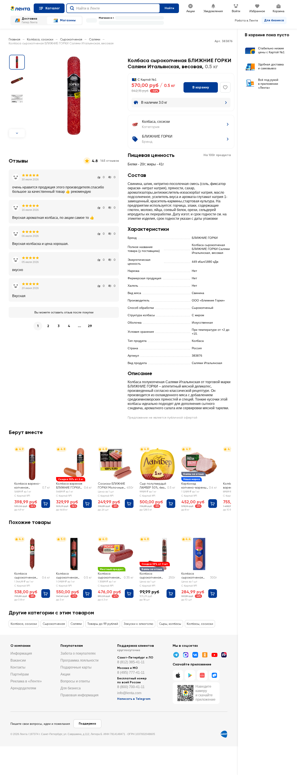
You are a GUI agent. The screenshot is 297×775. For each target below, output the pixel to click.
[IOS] (178, 675)
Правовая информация (79, 695)
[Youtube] (214, 654)
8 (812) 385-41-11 (131, 662)
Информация (21, 653)
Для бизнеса (274, 20)
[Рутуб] (223, 654)
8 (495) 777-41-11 (131, 672)
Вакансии (18, 660)
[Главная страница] (20, 8)
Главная (14, 39)
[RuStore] (214, 675)
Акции (65, 674)
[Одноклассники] (204, 654)
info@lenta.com (129, 693)
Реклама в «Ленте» (26, 681)
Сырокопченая (71, 39)
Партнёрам (19, 674)
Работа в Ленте (246, 20)
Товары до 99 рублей (102, 623)
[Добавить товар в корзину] (45, 503)
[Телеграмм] (176, 654)
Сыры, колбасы (170, 623)
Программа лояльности (79, 660)
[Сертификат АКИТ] (223, 734)
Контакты (17, 667)
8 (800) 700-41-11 (131, 687)
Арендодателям (23, 688)
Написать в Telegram (133, 699)
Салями (94, 39)
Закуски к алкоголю (138, 623)
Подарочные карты (76, 667)
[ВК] (195, 654)
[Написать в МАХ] (185, 654)
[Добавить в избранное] (225, 87)
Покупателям (71, 646)
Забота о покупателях (78, 653)
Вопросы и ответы (75, 681)
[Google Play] (190, 675)
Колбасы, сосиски (200, 623)
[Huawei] (202, 675)
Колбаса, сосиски (40, 39)
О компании (20, 646)
